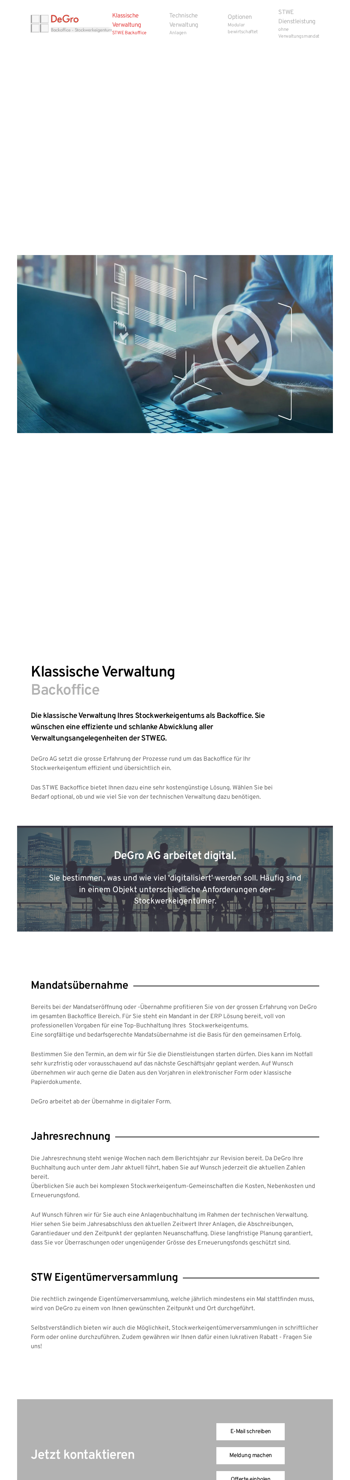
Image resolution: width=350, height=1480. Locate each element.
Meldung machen (250, 1455)
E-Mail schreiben (250, 1431)
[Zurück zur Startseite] (71, 24)
